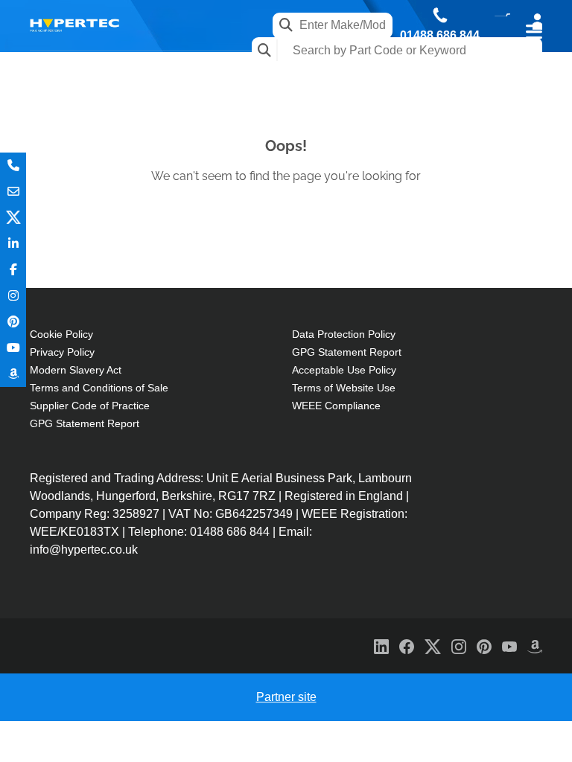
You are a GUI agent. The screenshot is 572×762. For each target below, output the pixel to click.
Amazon (13, 374)
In (13, 244)
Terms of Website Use (343, 388)
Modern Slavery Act (75, 370)
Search (265, 50)
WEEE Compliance (336, 406)
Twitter (13, 218)
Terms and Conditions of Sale (99, 388)
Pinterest (13, 322)
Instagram (13, 296)
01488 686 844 (440, 36)
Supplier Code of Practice (90, 406)
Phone (13, 166)
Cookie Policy (61, 334)
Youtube (13, 348)
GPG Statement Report (84, 423)
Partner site (286, 697)
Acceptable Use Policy (344, 370)
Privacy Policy (62, 352)
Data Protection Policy (343, 334)
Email (13, 192)
